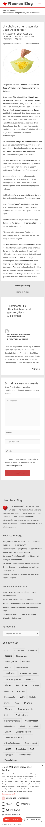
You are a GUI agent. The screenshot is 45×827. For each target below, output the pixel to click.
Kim (4, 592)
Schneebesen (9, 726)
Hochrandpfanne (13, 679)
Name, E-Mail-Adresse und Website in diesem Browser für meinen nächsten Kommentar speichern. (21, 462)
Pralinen (7, 715)
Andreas (6, 607)
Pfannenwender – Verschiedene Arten (26, 603)
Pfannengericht (25, 709)
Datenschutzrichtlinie (9, 794)
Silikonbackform (23, 731)
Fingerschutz (21, 656)
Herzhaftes (10, 673)
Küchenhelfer (9, 697)
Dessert (8, 656)
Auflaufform (19, 650)
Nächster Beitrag (22, 292)
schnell (22, 726)
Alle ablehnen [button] (33, 820)
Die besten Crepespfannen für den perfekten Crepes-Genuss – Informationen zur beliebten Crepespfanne (21, 567)
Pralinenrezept (31, 721)
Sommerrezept (31, 743)
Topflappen (8, 755)
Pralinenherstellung (12, 721)
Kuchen (21, 691)
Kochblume (21, 685)
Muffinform (33, 697)
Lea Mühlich (7, 615)
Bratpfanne (32, 650)
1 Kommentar (8, 39)
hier (37, 245)
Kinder (8, 685)
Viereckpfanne (11, 760)
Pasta (17, 703)
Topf (31, 36)
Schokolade (34, 726)
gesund (7, 667)
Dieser (16, 100)
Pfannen (9, 709)
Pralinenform (22, 715)
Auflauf (7, 650)
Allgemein (18, 39)
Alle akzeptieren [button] (12, 820)
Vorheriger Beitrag (22, 286)
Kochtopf (35, 685)
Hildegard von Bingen (28, 673)
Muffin (22, 697)
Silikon (8, 731)
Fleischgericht (11, 661)
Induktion (29, 679)
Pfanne (28, 703)
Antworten (36, 369)
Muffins (7, 703)
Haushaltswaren (22, 667)
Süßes (8, 749)
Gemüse (26, 661)
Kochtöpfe (8, 691)
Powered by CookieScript (11, 824)
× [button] (42, 765)
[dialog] (22, 795)
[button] (22, 814)
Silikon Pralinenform (12, 743)
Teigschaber (21, 749)
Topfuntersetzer (24, 755)
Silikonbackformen (20, 36)
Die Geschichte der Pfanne (22, 600)
